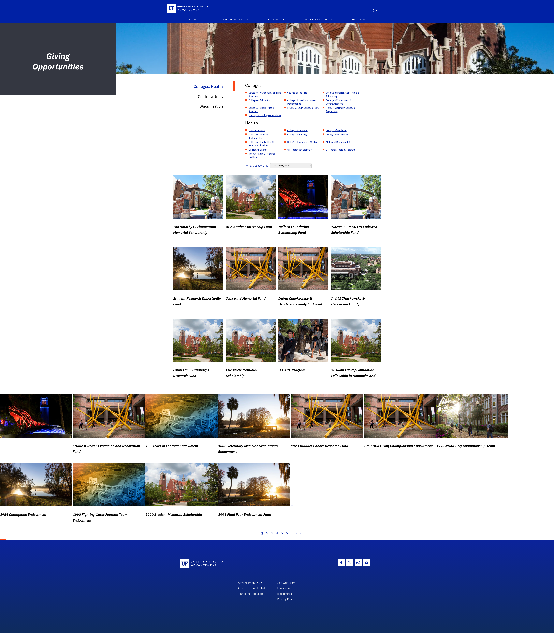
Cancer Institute (257, 130)
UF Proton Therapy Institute (340, 149)
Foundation (276, 19)
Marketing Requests (251, 594)
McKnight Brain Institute (338, 142)
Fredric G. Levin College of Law (303, 107)
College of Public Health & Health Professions (262, 144)
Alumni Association (318, 19)
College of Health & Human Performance (301, 102)
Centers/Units (210, 96)
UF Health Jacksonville (299, 149)
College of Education (259, 100)
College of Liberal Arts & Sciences (261, 109)
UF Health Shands (258, 149)
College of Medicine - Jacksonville (260, 136)
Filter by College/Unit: (256, 165)
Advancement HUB (250, 583)
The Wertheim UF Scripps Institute (262, 155)
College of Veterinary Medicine (303, 142)
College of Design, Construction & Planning (342, 94)
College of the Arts (297, 92)
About (193, 19)
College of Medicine (336, 130)
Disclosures (284, 594)
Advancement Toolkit (251, 588)
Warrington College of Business (265, 115)
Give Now (358, 19)
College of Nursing (297, 134)
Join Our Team (286, 583)
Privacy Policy (286, 599)
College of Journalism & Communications (338, 102)
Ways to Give (211, 106)
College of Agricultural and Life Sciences (265, 94)
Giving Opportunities (233, 19)
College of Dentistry (297, 130)
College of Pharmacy (337, 134)
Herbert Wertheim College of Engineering (341, 109)
